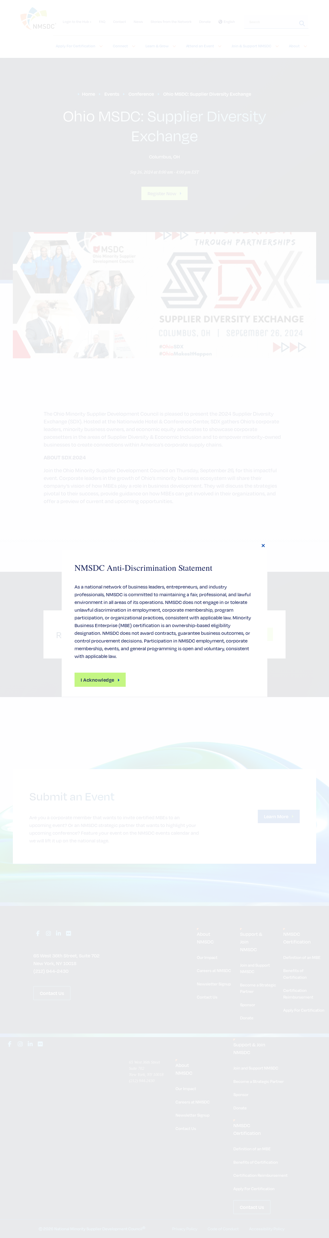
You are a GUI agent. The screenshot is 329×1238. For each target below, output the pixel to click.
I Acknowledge (97, 680)
